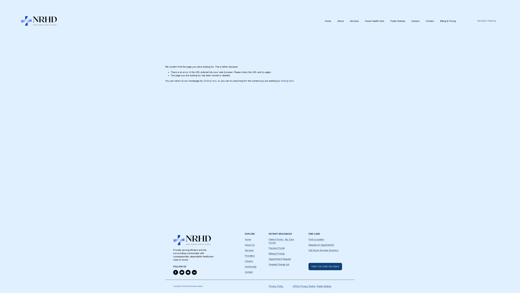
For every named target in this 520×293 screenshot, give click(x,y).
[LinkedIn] (194, 272)
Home (328, 21)
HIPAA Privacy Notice (304, 286)
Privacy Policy (276, 286)
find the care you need (325, 266)
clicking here (209, 80)
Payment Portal (277, 248)
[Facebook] (175, 272)
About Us (250, 244)
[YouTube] (181, 272)
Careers (415, 21)
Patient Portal (486, 21)
